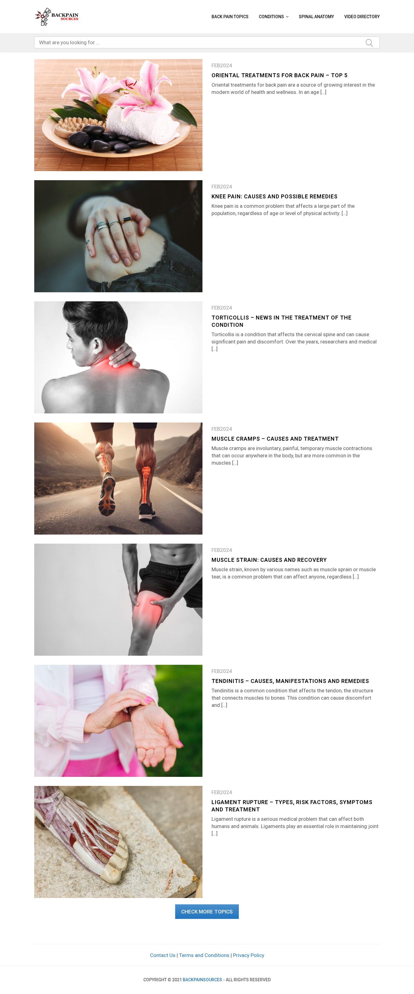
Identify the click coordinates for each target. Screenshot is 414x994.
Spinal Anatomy (316, 16)
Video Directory (362, 16)
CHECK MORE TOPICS (207, 912)
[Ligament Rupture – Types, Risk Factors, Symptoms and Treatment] (118, 841)
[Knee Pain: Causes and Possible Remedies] (118, 236)
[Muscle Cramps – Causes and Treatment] (118, 478)
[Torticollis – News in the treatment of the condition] (118, 357)
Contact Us (162, 955)
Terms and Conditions (204, 955)
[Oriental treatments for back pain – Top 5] (118, 114)
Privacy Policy (248, 955)
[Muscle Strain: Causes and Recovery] (118, 599)
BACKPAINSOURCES (202, 979)
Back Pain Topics (230, 16)
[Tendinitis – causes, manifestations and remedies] (118, 720)
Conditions (271, 16)
